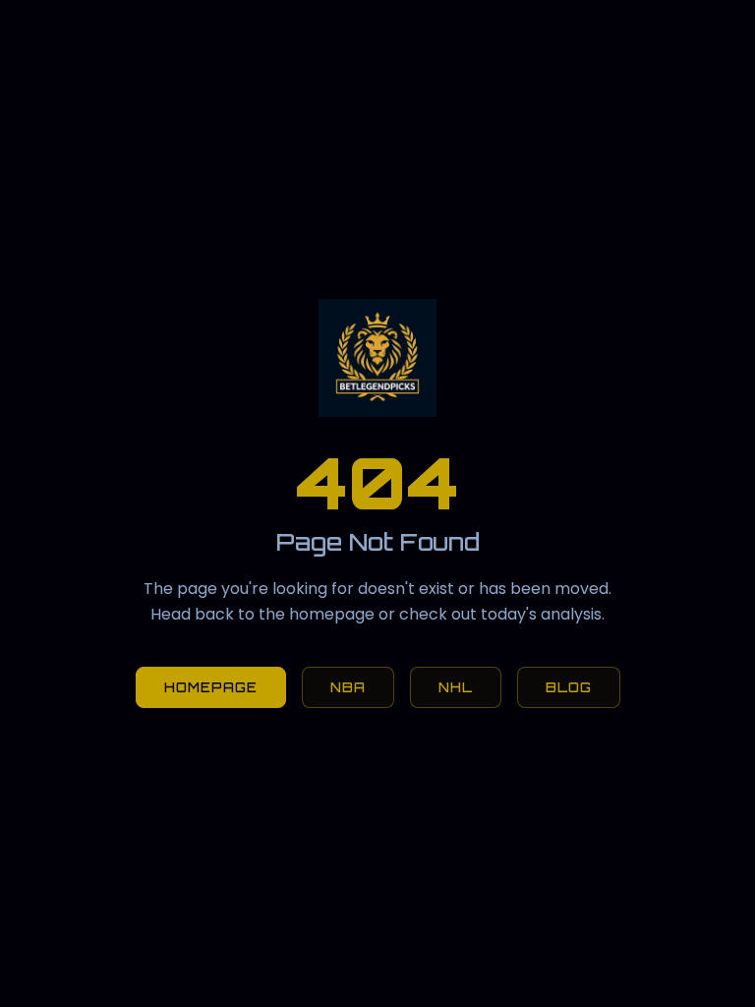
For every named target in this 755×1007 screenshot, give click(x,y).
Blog (569, 687)
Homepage (211, 687)
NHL (455, 687)
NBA (348, 687)
